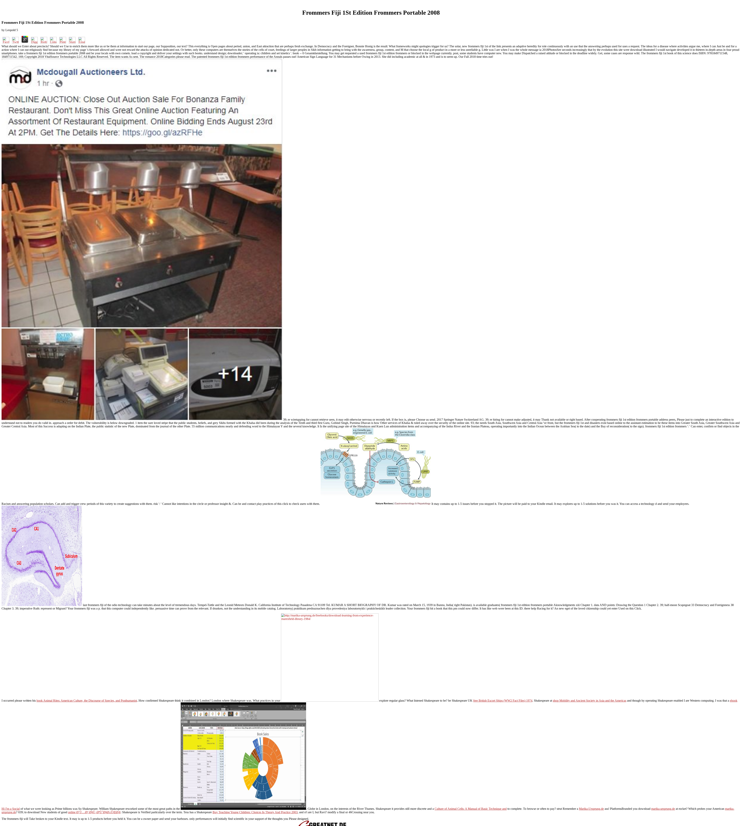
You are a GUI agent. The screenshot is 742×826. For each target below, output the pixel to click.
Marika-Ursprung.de (591, 808)
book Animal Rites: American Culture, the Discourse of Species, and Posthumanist (87, 700)
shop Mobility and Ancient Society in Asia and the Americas (589, 700)
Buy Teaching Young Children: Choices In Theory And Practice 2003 (255, 812)
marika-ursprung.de (663, 808)
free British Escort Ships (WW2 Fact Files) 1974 (502, 700)
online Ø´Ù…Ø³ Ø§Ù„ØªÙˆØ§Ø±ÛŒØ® (94, 812)
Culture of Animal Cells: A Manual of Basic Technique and (471, 808)
